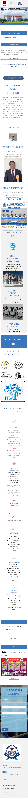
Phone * (4, 711)
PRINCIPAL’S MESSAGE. (8, 788)
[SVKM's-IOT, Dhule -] (4, 4)
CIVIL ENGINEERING (14, 562)
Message (4, 716)
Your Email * (5, 705)
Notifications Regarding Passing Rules (12, 626)
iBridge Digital (14, 774)
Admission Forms (10, 38)
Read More (14, 638)
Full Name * (5, 699)
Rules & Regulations (7, 629)
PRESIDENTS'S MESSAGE (9, 785)
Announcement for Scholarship (10, 633)
